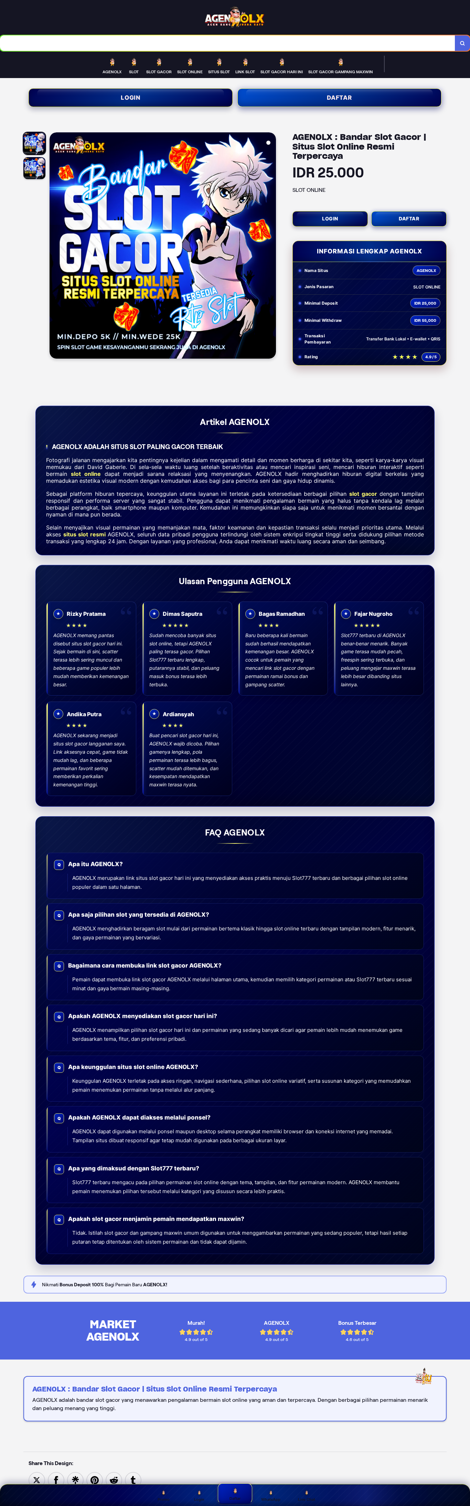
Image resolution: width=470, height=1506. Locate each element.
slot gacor (363, 493)
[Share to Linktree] (75, 1480)
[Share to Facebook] (56, 1480)
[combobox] (227, 43)
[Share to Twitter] (37, 1480)
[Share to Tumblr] (133, 1480)
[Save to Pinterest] (94, 1480)
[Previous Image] (55, 246)
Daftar (339, 97)
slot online (86, 473)
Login (130, 97)
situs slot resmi (84, 534)
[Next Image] (270, 246)
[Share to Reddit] (114, 1480)
